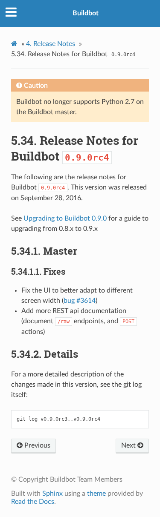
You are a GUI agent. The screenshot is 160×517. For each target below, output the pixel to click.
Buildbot (86, 13)
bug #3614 (80, 300)
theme (96, 493)
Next (129, 445)
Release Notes (50, 43)
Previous (36, 445)
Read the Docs (32, 501)
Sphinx (52, 493)
